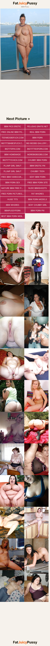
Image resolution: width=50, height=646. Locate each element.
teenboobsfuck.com (13, 137)
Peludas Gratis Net (37, 126)
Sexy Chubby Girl (37, 205)
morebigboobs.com (37, 154)
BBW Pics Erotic (12, 126)
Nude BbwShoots (37, 188)
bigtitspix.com (12, 149)
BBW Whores (12, 205)
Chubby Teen (37, 171)
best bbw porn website (13, 216)
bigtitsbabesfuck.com (13, 143)
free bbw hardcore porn (13, 177)
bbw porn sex (12, 182)
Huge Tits (12, 199)
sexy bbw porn (37, 177)
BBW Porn (37, 137)
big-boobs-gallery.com (38, 143)
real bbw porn (37, 132)
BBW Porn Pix (37, 210)
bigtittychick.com (12, 160)
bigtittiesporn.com (37, 149)
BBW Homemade (12, 154)
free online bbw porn (13, 132)
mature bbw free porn (13, 188)
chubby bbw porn (37, 160)
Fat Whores (37, 193)
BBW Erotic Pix (37, 165)
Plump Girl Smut (12, 165)
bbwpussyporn (12, 210)
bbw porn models (37, 199)
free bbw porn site (37, 182)
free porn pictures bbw (13, 193)
